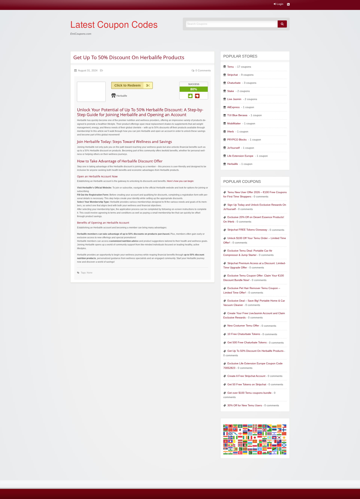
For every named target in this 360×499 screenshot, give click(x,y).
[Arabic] (240, 425)
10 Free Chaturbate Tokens (243, 334)
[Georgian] (240, 433)
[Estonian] (274, 429)
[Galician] (235, 433)
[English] (264, 429)
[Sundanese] (269, 448)
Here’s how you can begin (180, 181)
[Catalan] (279, 425)
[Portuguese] (259, 445)
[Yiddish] (274, 452)
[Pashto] (245, 445)
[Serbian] (225, 448)
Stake (230, 91)
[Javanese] (259, 437)
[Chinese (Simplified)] (230, 429)
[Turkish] (240, 452)
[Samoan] (279, 445)
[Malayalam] (269, 441)
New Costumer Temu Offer (243, 325)
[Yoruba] (279, 452)
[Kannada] (264, 437)
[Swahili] (274, 448)
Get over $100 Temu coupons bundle (249, 392)
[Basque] (255, 425)
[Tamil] (225, 452)
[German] (245, 433)
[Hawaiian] (269, 433)
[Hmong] (284, 433)
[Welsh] (264, 452)
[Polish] (255, 445)
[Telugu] (230, 452)
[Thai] (235, 452)
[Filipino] (279, 429)
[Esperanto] (269, 429)
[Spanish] (264, 448)
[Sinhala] (245, 448)
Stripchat (232, 74)
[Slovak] (250, 448)
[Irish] (245, 437)
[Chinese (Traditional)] (235, 429)
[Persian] (250, 445)
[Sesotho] (230, 448)
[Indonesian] (240, 437)
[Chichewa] (225, 429)
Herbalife (121, 95)
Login (279, 4)
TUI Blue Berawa (237, 115)
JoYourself (233, 147)
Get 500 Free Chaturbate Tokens (247, 342)
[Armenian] (245, 425)
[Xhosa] (269, 452)
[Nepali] (235, 445)
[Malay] (264, 441)
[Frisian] (230, 433)
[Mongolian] (225, 445)
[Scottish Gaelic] (284, 445)
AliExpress (233, 107)
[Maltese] (274, 441)
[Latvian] (240, 441)
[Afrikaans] (225, 425)
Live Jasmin (234, 99)
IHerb (230, 131)
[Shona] (235, 448)
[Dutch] (259, 429)
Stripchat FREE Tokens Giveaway (247, 229)
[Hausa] (264, 433)
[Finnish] (284, 429)
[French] (225, 433)
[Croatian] (245, 429)
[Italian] (250, 437)
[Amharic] (235, 425)
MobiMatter (234, 123)
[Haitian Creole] (259, 433)
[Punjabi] (264, 445)
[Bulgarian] (274, 425)
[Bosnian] (269, 425)
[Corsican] (240, 429)
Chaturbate (234, 82)
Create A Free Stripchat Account (246, 376)
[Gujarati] (255, 433)
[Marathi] (284, 441)
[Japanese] (255, 437)
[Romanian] (269, 445)
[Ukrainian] (245, 452)
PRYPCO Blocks (237, 139)
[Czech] (250, 429)
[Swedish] (279, 448)
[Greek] (250, 433)
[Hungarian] (225, 437)
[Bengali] (264, 425)
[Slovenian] (255, 448)
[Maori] (279, 441)
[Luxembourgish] (250, 441)
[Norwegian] (240, 445)
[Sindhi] (240, 448)
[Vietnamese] (259, 452)
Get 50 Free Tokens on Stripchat (246, 384)
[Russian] (274, 445)
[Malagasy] (259, 441)
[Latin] (235, 441)
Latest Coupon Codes (114, 23)
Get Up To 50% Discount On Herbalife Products (128, 57)
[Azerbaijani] (250, 425)
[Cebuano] (284, 425)
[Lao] (230, 441)
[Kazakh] (269, 437)
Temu (230, 66)
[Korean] (279, 437)
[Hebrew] (274, 433)
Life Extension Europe (240, 156)
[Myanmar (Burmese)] (230, 445)
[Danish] (255, 429)
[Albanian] (230, 425)
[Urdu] (250, 452)
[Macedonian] (255, 441)
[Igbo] (235, 437)
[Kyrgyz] (225, 441)
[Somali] (259, 448)
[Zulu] (284, 452)
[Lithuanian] (245, 441)
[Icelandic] (230, 437)
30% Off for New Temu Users (244, 405)
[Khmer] (274, 437)
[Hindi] (279, 433)
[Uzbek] (255, 452)
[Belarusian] (259, 425)
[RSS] (288, 4)
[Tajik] (284, 448)
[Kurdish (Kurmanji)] (284, 437)
